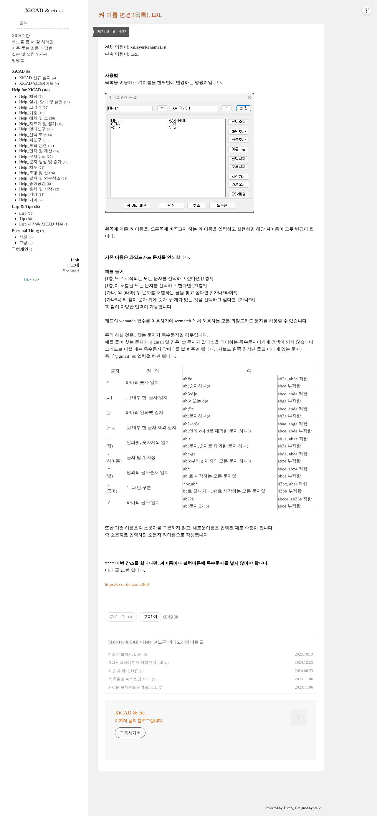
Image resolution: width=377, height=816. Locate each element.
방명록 (18, 60)
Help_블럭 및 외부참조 (42, 178)
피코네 (73, 265)
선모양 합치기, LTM (125, 654)
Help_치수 (31, 167)
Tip (25, 218)
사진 (25, 237)
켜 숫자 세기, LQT (123, 671)
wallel (317, 808)
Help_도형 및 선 (36, 172)
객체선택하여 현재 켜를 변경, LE (135, 662)
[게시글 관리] (130, 617)
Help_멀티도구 (35, 129)
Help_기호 (31, 113)
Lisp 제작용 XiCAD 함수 (43, 224)
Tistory (288, 808)
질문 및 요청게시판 (29, 54)
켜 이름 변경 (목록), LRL (130, 14)
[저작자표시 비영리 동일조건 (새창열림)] (170, 617)
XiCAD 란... (22, 36)
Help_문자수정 (35, 156)
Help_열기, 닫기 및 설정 (44, 102)
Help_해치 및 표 (36, 118)
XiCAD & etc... (44, 10)
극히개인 (23, 249)
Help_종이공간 (34, 183)
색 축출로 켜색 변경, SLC (129, 679)
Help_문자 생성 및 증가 (43, 162)
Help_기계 (30, 200)
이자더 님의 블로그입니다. (139, 721)
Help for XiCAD (31, 90)
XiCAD (21, 71)
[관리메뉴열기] (366, 10)
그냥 (25, 243)
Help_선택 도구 (35, 134)
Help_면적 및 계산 (38, 151)
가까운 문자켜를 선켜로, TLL (132, 687)
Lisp (26, 213)
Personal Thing (28, 230)
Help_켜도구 (33, 140)
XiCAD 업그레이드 (38, 83)
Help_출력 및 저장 (38, 189)
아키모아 (71, 270)
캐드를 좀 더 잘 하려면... (34, 42)
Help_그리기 (33, 107)
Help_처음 (30, 96)
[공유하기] (123, 617)
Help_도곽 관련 (36, 145)
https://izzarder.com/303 (127, 584)
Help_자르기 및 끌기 (40, 124)
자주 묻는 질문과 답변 (32, 48)
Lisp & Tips (26, 206)
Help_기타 (31, 194)
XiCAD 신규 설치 (37, 78)
